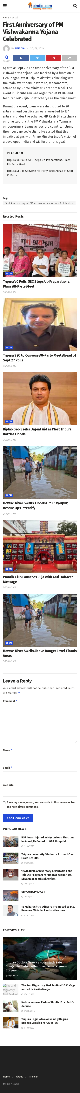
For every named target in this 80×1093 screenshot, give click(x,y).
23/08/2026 (10, 440)
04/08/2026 (29, 1011)
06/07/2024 (28, 884)
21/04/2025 (28, 846)
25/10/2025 (13, 976)
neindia (20, 48)
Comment (10, 701)
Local (15, 17)
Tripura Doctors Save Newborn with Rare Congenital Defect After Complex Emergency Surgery (36, 966)
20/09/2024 (37, 48)
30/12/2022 (28, 994)
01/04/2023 (28, 897)
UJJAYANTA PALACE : (33, 891)
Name (8, 750)
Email (7, 768)
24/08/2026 (10, 292)
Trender (33, 1076)
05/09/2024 (28, 863)
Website (8, 785)
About (19, 1076)
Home (6, 17)
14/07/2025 (28, 915)
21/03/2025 (28, 1028)
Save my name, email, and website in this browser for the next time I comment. (41, 804)
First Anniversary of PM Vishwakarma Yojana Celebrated (39, 203)
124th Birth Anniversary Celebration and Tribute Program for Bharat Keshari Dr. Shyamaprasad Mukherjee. (46, 874)
